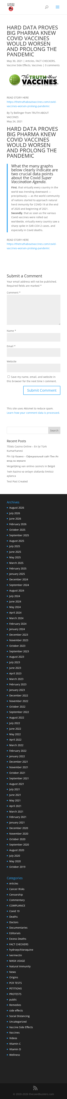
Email (11, 346)
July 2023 (14, 662)
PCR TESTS (15, 983)
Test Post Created (17, 481)
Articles (29, 61)
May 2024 (15, 607)
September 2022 (19, 712)
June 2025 (15, 551)
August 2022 (16, 717)
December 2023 (18, 634)
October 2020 (17, 839)
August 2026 (16, 507)
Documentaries (18, 927)
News (12, 972)
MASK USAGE (17, 960)
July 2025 (14, 546)
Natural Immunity (20, 966)
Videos (13, 1038)
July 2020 (14, 855)
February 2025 (17, 568)
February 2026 (17, 524)
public (13, 999)
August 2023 (16, 656)
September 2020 (19, 844)
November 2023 (18, 640)
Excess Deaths (17, 938)
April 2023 (15, 673)
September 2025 (19, 535)
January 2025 (17, 574)
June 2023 (15, 668)
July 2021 (14, 789)
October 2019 (17, 866)
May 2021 (15, 800)
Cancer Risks (16, 889)
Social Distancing (19, 1016)
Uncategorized (18, 1021)
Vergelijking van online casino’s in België (31, 466)
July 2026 (14, 513)
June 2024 (15, 601)
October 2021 (17, 772)
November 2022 (18, 701)
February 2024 (17, 623)
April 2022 (15, 739)
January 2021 (17, 822)
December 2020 (18, 828)
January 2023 (17, 690)
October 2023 (17, 645)
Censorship (16, 894)
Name (11, 330)
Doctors (13, 922)
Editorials (15, 933)
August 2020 (16, 850)
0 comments (52, 65)
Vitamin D (15, 1049)
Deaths (13, 916)
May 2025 (15, 557)
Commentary (17, 900)
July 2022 (14, 723)
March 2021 (16, 811)
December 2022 (18, 695)
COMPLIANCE (17, 905)
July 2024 (14, 596)
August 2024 (16, 590)
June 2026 (15, 518)
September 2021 (19, 778)
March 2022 (16, 745)
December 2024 (18, 579)
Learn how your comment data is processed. (33, 412)
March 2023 (16, 679)
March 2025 (16, 563)
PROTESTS (15, 994)
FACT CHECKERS (45, 61)
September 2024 (19, 585)
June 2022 (15, 728)
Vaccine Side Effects (18, 65)
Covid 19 (14, 911)
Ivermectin (15, 955)
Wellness (14, 1054)
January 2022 (17, 756)
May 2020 (15, 861)
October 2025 (17, 529)
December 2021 (18, 761)
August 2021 (16, 784)
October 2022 (17, 706)
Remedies (15, 1005)
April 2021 (15, 806)
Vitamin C (15, 1043)
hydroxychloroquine (21, 949)
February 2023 (17, 684)
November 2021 (18, 767)
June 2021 (15, 795)
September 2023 (19, 651)
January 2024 (17, 629)
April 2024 (15, 612)
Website (11, 361)
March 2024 (16, 618)
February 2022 (17, 750)
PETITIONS (15, 988)
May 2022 (15, 734)
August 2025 (16, 541)
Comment (14, 292)
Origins (13, 977)
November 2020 (18, 833)
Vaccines (37, 65)
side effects (16, 1010)
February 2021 (17, 817)
